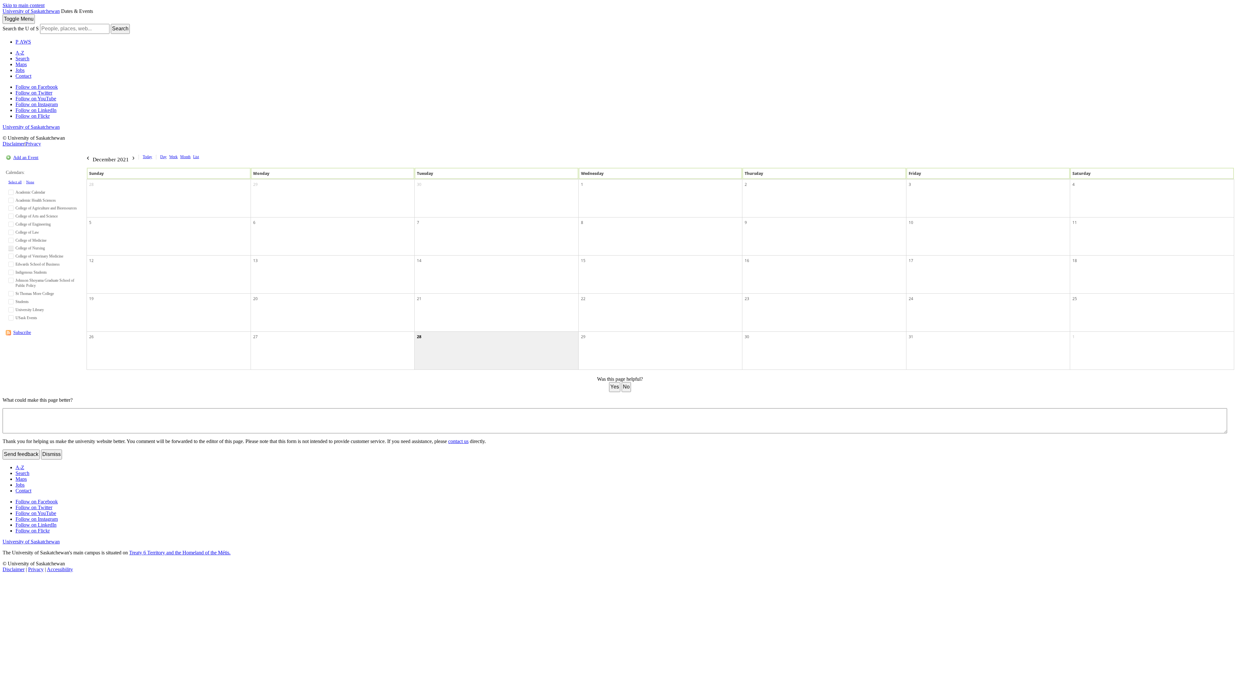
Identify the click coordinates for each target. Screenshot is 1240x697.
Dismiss (51, 454)
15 (583, 260)
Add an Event (25, 157)
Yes (614, 386)
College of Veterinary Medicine (39, 256)
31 (911, 336)
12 (91, 260)
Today (147, 157)
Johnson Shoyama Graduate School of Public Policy (45, 283)
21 (419, 298)
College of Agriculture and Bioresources (46, 208)
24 (911, 298)
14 (419, 260)
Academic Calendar (30, 192)
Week (173, 157)
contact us (458, 441)
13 (255, 260)
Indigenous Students (31, 272)
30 (419, 184)
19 (91, 298)
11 (1074, 222)
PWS (23, 42)
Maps (21, 64)
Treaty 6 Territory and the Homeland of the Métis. (180, 552)
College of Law (27, 232)
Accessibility (60, 569)
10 (911, 222)
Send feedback (21, 454)
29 (255, 184)
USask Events (26, 318)
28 (91, 184)
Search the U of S (21, 28)
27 (255, 336)
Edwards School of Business (38, 264)
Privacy (33, 143)
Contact (23, 76)
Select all (15, 182)
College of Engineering (33, 224)
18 (1074, 260)
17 (911, 260)
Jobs (20, 70)
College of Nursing (30, 248)
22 (583, 298)
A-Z (20, 53)
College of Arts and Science (37, 216)
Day (163, 157)
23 (747, 298)
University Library (30, 310)
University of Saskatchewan (31, 11)
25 (1074, 298)
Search (120, 28)
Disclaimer (14, 143)
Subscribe (22, 332)
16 (747, 260)
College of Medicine (31, 240)
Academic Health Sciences (36, 200)
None (30, 182)
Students (22, 301)
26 (91, 336)
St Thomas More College (35, 293)
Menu (19, 19)
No (626, 386)
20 (255, 298)
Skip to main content (24, 5)
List (196, 157)
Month (185, 157)
